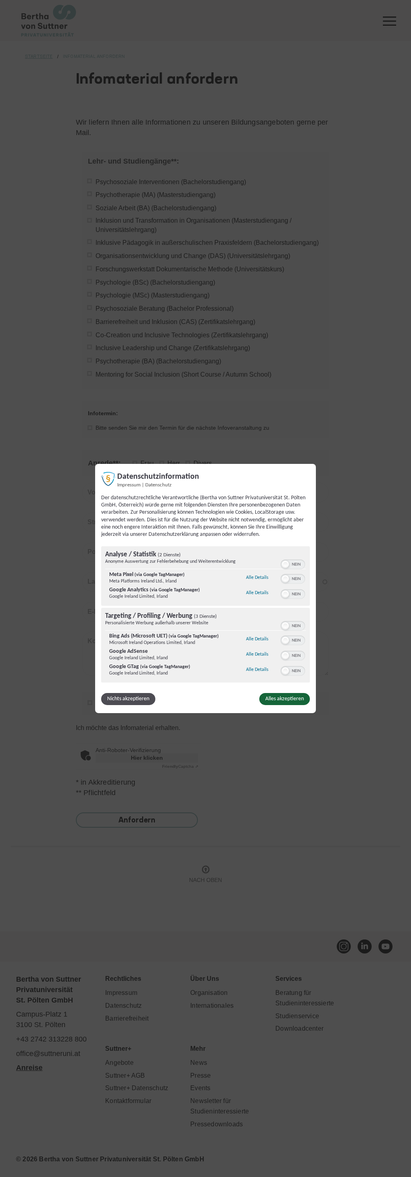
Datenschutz (158, 485)
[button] (285, 564)
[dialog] (205, 588)
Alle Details (257, 577)
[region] (205, 615)
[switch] (293, 563)
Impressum (128, 485)
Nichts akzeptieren (128, 699)
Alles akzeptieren (284, 699)
